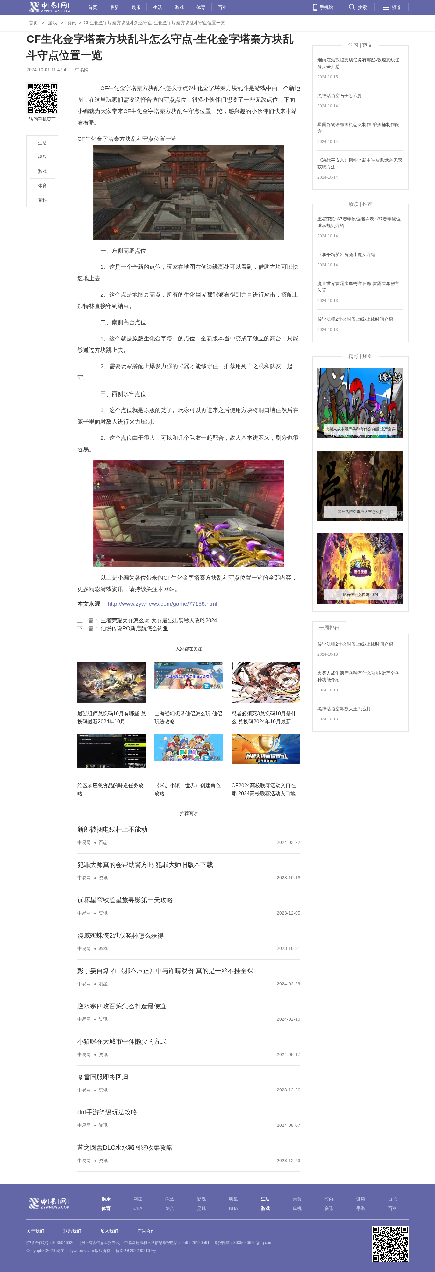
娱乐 (136, 6)
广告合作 (146, 1230)
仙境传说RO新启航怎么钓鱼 (134, 628)
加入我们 (109, 1230)
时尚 (328, 1198)
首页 (92, 6)
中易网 (84, 842)
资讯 (71, 22)
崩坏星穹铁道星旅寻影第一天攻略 (125, 900)
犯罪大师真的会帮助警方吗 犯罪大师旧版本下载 (145, 864)
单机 (297, 1208)
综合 (169, 1208)
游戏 (179, 6)
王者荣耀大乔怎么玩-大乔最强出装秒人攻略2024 (159, 621)
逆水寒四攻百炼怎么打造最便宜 (122, 1006)
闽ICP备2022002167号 (136, 1250)
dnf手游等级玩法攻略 (107, 1112)
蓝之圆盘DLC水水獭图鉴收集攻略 (125, 1147)
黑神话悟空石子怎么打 (339, 95)
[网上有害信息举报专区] (100, 1242)
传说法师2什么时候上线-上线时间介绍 (355, 319)
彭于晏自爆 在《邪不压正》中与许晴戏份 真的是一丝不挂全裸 (165, 970)
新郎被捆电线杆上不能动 (112, 829)
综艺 (169, 1198)
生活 (157, 6)
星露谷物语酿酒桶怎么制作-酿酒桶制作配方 (358, 128)
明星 (103, 983)
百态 (103, 842)
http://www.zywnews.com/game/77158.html (162, 604)
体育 (200, 6)
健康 (360, 1198)
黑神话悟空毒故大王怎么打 (344, 708)
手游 (360, 1208)
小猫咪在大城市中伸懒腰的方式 (122, 1041)
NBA (233, 1208)
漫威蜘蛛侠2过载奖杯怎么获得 (120, 935)
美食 (297, 1198)
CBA (137, 1208)
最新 (114, 6)
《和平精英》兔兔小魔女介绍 (346, 254)
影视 (201, 1198)
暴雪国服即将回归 (102, 1076)
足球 (201, 1208)
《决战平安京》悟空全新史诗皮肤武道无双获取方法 (359, 163)
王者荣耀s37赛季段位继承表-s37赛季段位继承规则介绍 (359, 222)
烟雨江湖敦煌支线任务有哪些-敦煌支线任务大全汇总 (358, 63)
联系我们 (72, 1230)
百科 (222, 6)
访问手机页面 (42, 119)
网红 (137, 1198)
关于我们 (35, 1230)
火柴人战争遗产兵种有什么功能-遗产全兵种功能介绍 (358, 676)
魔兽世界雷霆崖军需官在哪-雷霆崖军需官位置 (358, 287)
